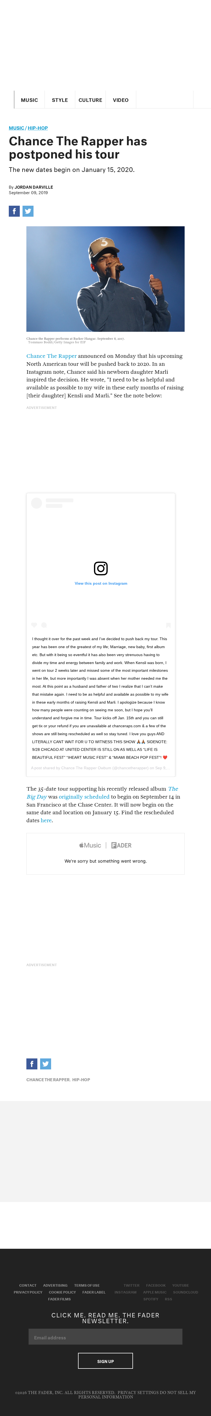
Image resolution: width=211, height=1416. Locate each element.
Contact (28, 1284)
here (46, 820)
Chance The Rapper (51, 356)
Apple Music (154, 1291)
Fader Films (59, 1298)
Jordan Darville (34, 186)
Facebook (156, 1284)
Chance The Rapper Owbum (86, 768)
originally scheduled (84, 797)
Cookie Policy (62, 1291)
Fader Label (94, 1291)
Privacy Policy (28, 1291)
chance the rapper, (48, 1079)
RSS (168, 1298)
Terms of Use (87, 1284)
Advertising (55, 1284)
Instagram (126, 1291)
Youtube (180, 1284)
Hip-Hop (38, 127)
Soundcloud (185, 1291)
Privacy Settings (138, 1392)
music (16, 127)
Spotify (150, 1298)
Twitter (132, 1284)
